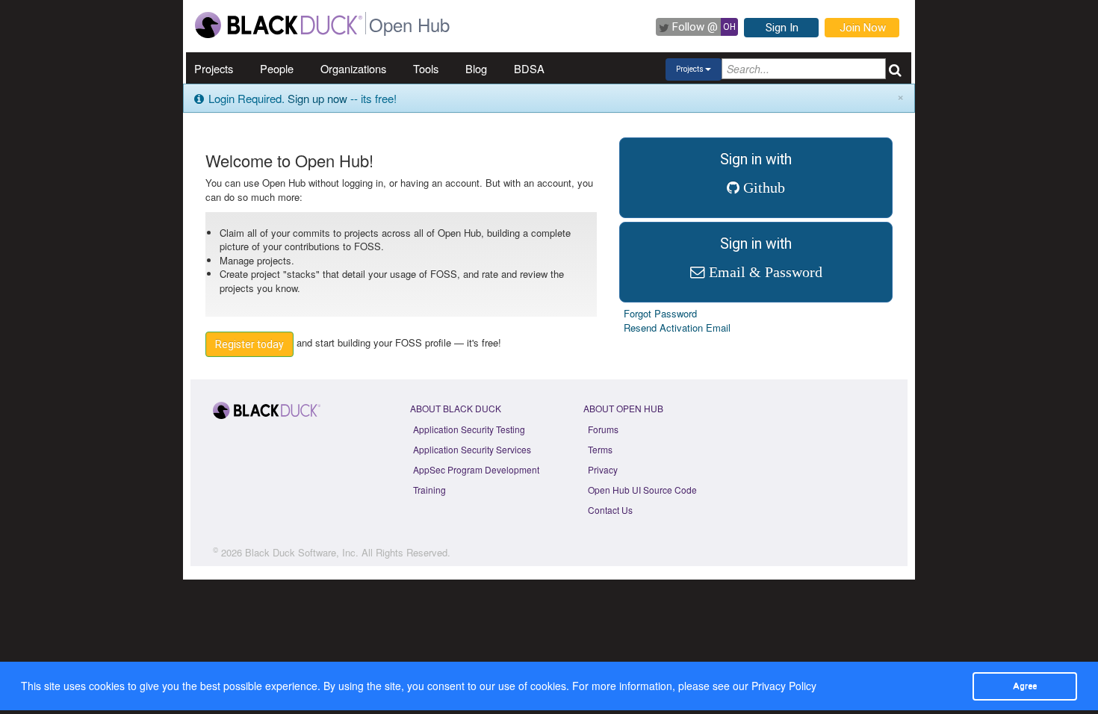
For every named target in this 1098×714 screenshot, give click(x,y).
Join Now (863, 27)
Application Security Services (472, 449)
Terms (600, 449)
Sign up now (317, 98)
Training (429, 489)
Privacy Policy (783, 685)
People (277, 68)
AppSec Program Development (476, 469)
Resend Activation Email (677, 327)
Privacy (603, 469)
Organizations (353, 68)
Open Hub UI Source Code (642, 489)
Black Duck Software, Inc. (302, 552)
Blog (476, 68)
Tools (425, 68)
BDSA (529, 68)
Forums (603, 429)
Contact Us (610, 509)
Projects (213, 68)
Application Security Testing (469, 429)
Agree (1025, 685)
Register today (249, 344)
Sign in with (756, 173)
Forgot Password (660, 313)
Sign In (782, 27)
